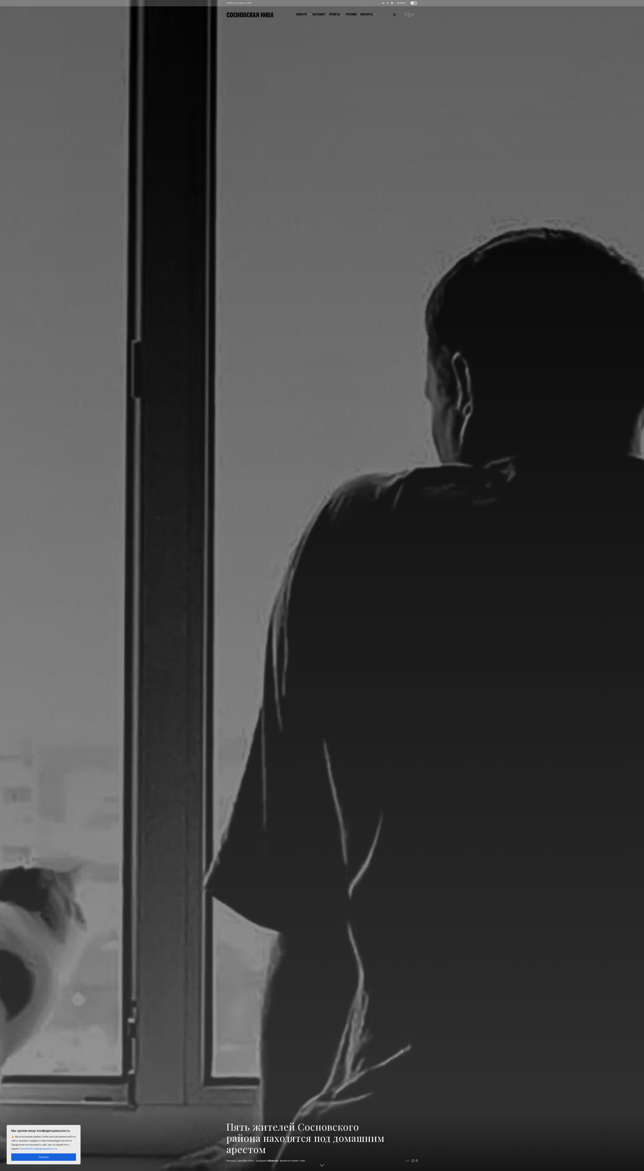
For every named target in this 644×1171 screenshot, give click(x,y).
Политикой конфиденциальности (38, 1148)
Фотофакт (319, 14)
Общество (272, 1160)
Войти (402, 3)
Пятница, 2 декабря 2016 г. (240, 1160)
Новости (301, 14)
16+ (409, 15)
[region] (43, 1144)
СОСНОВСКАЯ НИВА (250, 15)
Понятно (44, 1157)
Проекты (334, 14)
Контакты (366, 14)
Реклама (351, 14)
